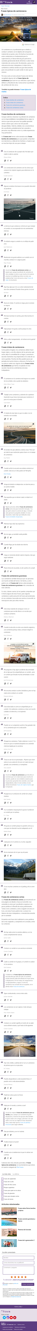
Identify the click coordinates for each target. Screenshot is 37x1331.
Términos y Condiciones (20, 1327)
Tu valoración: (7, 1280)
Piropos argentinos (9, 1187)
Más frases (7, 6)
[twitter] (10, 160)
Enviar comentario (27, 1284)
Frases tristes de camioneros (14, 102)
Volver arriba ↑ (18, 1307)
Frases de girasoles (9, 1193)
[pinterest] (14, 1317)
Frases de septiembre (10, 1179)
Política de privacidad (7, 1329)
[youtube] (11, 1317)
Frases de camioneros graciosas (15, 105)
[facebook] (8, 160)
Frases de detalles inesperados (14, 517)
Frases (2, 6)
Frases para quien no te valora (12, 1190)
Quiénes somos (21, 1324)
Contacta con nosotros (8, 1327)
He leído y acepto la (10, 1284)
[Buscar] (34, 2)
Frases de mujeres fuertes (24, 785)
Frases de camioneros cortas (14, 107)
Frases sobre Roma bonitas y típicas (26, 1209)
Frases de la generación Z (26, 1240)
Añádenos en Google (29, 45)
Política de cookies (18, 1329)
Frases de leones (8, 1199)
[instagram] (7, 1317)
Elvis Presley (7, 474)
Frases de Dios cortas (10, 1184)
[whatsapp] (5, 160)
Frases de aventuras (18, 986)
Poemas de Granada (24, 1230)
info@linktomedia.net (16, 1297)
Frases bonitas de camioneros (15, 100)
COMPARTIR (29, 3)
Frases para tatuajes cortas (11, 1196)
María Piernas (8, 15)
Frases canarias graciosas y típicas (26, 1220)
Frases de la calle (9, 1182)
